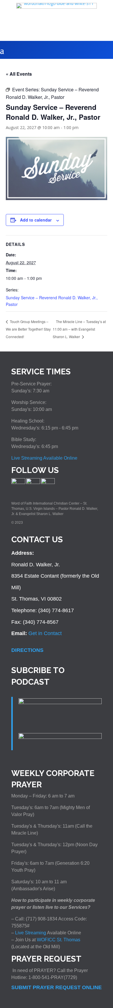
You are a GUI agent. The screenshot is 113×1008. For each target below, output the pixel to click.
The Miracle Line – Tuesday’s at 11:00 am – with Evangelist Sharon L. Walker (79, 329)
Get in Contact (45, 633)
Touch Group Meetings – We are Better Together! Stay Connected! (28, 329)
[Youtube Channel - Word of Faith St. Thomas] (48, 483)
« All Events (19, 73)
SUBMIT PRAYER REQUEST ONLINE (56, 987)
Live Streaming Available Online (44, 458)
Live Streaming (30, 932)
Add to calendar (36, 220)
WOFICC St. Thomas (58, 939)
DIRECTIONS (27, 650)
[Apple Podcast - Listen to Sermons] (60, 702)
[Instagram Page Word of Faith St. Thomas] (33, 483)
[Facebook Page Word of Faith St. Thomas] (18, 483)
